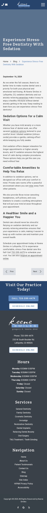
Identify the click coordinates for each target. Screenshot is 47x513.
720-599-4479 (18, 252)
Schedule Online (23, 306)
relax (31, 186)
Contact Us (6, 4)
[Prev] (9, 271)
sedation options (18, 131)
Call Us (3, 4)
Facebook (18, 507)
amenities (23, 97)
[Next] (37, 271)
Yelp (29, 507)
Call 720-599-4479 (23, 298)
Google (23, 507)
